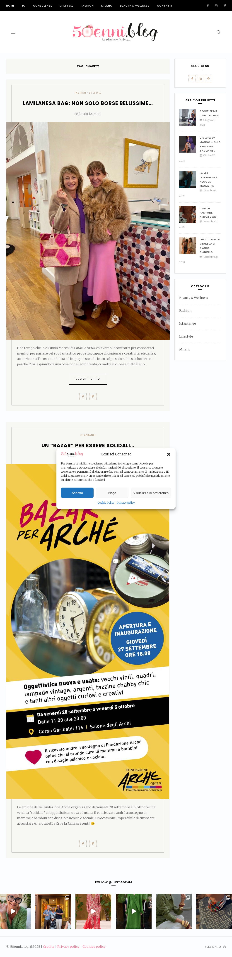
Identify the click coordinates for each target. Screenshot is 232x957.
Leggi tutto (88, 379)
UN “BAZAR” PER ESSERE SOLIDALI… (87, 445)
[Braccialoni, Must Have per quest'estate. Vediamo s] (174, 911)
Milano (107, 5)
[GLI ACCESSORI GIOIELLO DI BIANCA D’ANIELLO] (189, 245)
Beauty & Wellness (135, 5)
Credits (48, 947)
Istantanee (88, 435)
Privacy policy (126, 503)
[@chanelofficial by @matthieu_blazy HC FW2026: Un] (93, 911)
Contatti (164, 5)
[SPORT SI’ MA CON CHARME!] (189, 117)
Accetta (77, 492)
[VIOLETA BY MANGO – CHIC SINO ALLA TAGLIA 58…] (189, 144)
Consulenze (42, 5)
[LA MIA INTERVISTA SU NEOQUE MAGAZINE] (189, 179)
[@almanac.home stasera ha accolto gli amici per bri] (53, 911)
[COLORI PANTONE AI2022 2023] (189, 214)
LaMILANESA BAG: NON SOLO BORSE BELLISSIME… (88, 103)
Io (24, 5)
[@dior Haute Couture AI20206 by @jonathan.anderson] (134, 911)
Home (10, 5)
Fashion (87, 5)
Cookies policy (94, 947)
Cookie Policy (105, 503)
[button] (169, 454)
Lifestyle (66, 5)
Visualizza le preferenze (151, 492)
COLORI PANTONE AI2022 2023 (208, 213)
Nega (112, 492)
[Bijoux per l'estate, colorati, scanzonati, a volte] (214, 911)
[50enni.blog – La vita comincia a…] (116, 25)
